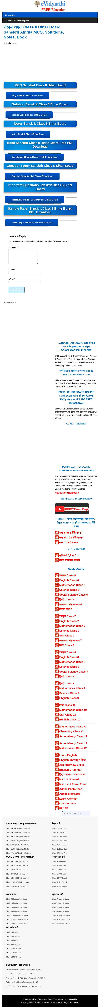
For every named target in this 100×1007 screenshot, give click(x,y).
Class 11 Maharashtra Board (17, 920)
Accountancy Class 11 (73, 736)
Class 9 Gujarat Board (60, 911)
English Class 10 (69, 719)
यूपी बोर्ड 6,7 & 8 (67, 555)
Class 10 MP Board (13, 949)
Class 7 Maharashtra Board (16, 903)
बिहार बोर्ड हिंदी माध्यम (69, 560)
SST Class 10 (67, 714)
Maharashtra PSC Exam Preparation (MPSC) (23, 986)
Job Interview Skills (71, 764)
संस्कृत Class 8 (67, 652)
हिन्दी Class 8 (66, 676)
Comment (13, 247)
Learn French (67, 803)
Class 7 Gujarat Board (60, 903)
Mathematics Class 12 (73, 748)
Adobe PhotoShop (70, 789)
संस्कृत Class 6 (67, 575)
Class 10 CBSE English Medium (18, 845)
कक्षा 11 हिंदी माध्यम (68, 542)
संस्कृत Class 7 (67, 616)
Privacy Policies (30, 999)
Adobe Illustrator (69, 793)
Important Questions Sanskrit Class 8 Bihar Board (35, 200)
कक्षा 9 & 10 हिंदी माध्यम (71, 537)
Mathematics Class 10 (73, 709)
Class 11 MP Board (13, 953)
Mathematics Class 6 (72, 585)
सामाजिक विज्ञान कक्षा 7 (70, 640)
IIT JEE (63, 808)
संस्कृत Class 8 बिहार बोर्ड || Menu (18, 21)
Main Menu (11, 15)
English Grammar (70, 769)
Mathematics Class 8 (72, 661)
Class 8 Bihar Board (60, 837)
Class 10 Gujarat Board (61, 915)
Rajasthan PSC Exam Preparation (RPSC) (22, 982)
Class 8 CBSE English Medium (18, 837)
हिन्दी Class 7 (66, 645)
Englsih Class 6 (69, 580)
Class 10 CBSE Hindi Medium (17, 878)
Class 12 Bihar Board (60, 853)
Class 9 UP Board (59, 874)
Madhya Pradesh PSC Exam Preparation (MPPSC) (25, 978)
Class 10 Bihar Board (60, 845)
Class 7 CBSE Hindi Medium (17, 866)
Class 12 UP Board (59, 886)
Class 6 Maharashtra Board (16, 899)
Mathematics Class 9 (72, 688)
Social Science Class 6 (73, 594)
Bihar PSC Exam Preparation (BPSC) (20, 974)
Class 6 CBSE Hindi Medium (17, 862)
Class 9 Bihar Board (60, 841)
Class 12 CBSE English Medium (18, 853)
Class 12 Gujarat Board (61, 924)
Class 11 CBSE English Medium (18, 849)
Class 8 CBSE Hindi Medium (17, 870)
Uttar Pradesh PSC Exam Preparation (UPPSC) (24, 970)
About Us (62, 999)
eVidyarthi (41, 1002)
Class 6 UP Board (59, 862)
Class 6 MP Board (13, 932)
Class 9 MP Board (13, 945)
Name (12, 270)
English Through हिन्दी (72, 759)
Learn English (68, 755)
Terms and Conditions (47, 999)
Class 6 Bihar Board (60, 828)
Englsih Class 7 (69, 621)
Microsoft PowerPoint (72, 784)
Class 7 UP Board (59, 866)
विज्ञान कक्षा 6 (65, 609)
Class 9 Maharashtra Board (16, 911)
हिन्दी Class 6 (66, 599)
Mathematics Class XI (72, 726)
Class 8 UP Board (59, 870)
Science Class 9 (69, 693)
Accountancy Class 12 (73, 743)
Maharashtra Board (67, 492)
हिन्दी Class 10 (67, 705)
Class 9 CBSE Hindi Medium (17, 874)
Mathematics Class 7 (72, 625)
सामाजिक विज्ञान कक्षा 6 (70, 604)
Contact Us (72, 999)
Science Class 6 (69, 589)
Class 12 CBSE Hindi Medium (17, 886)
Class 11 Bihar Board (60, 849)
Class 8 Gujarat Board (60, 907)
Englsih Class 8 (69, 657)
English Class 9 (69, 698)
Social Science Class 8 (73, 671)
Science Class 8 (69, 666)
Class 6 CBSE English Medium (18, 828)
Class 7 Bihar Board (60, 832)
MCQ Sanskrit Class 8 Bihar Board (27, 96)
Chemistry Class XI (71, 731)
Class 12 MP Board (13, 957)
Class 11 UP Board (59, 882)
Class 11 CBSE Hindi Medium (17, 882)
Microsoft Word (69, 779)
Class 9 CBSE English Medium (18, 841)
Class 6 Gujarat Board (60, 899)
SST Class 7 (67, 635)
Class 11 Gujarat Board (61, 920)
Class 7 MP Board (13, 936)
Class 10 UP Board (59, 878)
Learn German (68, 798)
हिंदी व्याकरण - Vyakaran (72, 774)
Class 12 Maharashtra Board (17, 924)
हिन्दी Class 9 (66, 683)
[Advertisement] (40, 62)
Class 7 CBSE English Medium (18, 832)
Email (12, 279)
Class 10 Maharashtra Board (17, 915)
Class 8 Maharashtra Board (16, 907)
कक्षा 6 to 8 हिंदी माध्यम (70, 532)
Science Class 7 (69, 630)
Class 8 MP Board (13, 940)
